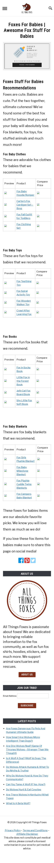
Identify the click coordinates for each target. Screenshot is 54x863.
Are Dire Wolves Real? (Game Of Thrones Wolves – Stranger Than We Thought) (27, 750)
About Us (27, 674)
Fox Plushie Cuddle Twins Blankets (24, 484)
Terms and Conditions (35, 830)
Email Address (10, 696)
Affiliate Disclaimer (27, 834)
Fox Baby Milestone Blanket (22, 471)
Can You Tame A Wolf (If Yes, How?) (25, 784)
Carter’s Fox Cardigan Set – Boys (24, 205)
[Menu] (5, 9)
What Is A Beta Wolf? (18, 803)
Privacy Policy (13, 830)
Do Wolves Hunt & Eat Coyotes (23, 789)
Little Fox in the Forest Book (23, 381)
